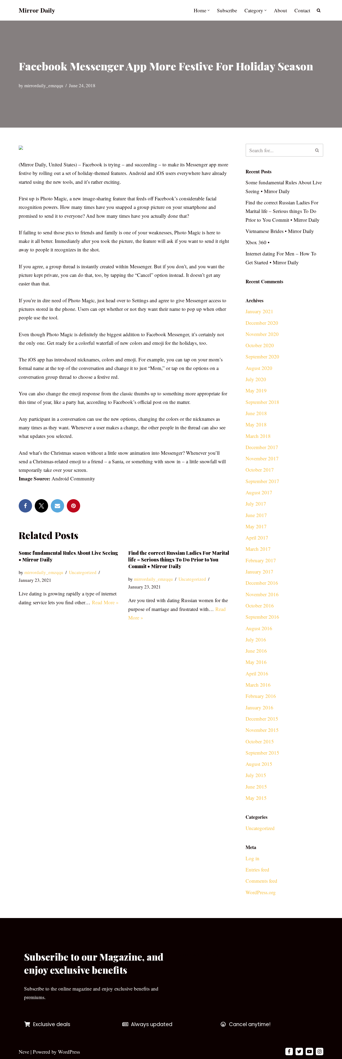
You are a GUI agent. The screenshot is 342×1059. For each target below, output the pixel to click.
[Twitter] (41, 506)
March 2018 (258, 436)
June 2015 (256, 786)
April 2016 (257, 673)
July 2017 (256, 503)
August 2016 (259, 628)
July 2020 (256, 379)
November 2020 (262, 334)
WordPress (69, 1051)
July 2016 (256, 639)
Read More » (105, 602)
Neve (24, 1051)
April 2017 (257, 537)
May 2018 (256, 424)
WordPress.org (261, 892)
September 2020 (262, 356)
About (280, 10)
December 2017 (262, 447)
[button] (208, 10)
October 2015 (260, 741)
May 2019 (256, 390)
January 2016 (259, 707)
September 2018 (262, 402)
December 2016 (262, 582)
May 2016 (256, 662)
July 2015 (256, 775)
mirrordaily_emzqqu (43, 85)
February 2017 (261, 560)
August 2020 (259, 368)
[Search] (319, 10)
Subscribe (227, 10)
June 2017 (256, 515)
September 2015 (262, 752)
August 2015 (259, 763)
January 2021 (259, 311)
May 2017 (256, 526)
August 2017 (259, 492)
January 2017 (259, 571)
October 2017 (260, 469)
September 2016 (262, 616)
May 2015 (256, 797)
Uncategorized (82, 572)
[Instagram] (319, 1051)
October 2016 (260, 605)
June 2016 (256, 650)
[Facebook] (25, 506)
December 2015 (262, 718)
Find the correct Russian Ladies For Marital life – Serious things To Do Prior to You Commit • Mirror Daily (178, 559)
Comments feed (261, 880)
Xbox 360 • (258, 242)
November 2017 (262, 458)
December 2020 (262, 322)
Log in (252, 858)
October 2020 (260, 345)
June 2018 (256, 413)
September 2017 (262, 481)
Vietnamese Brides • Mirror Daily (280, 231)
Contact (302, 10)
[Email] (57, 506)
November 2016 (262, 594)
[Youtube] (309, 1051)
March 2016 (258, 684)
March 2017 (258, 548)
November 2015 (262, 730)
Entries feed (257, 869)
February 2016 (261, 696)
